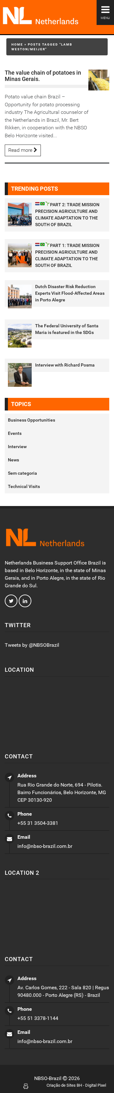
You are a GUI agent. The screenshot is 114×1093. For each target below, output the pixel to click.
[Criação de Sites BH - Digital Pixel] (25, 1086)
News (13, 459)
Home (17, 44)
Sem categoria (22, 473)
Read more (21, 150)
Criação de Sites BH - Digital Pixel (76, 1085)
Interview (17, 446)
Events (15, 433)
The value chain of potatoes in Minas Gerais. (43, 75)
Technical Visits (24, 486)
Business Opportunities (31, 420)
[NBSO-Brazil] (57, 16)
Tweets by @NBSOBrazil (32, 645)
